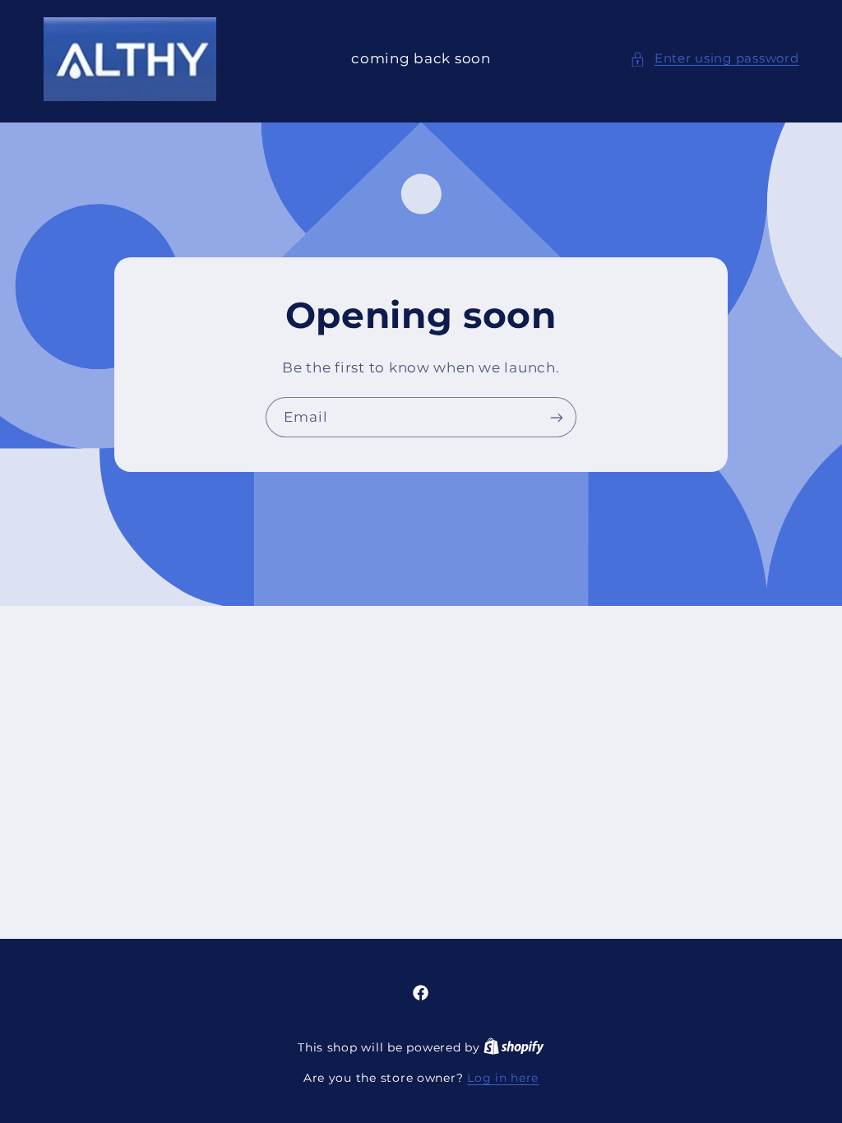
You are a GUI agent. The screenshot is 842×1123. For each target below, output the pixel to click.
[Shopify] (513, 1047)
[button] (714, 59)
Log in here (503, 1077)
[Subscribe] (557, 417)
